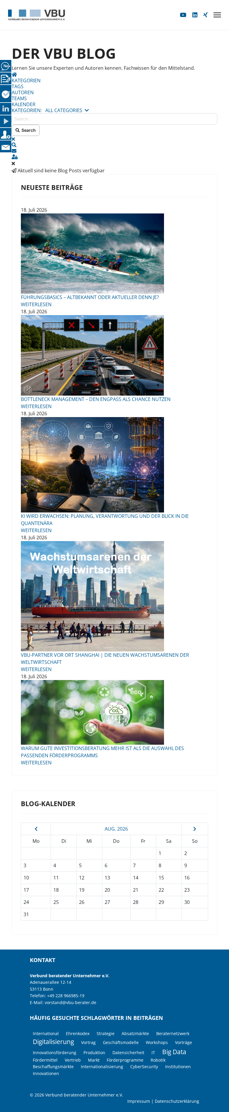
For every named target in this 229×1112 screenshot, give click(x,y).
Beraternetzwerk (172, 1033)
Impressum (138, 1101)
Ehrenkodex (77, 1033)
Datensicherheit (128, 1052)
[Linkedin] (194, 15)
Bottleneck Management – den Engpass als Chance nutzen (96, 399)
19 (81, 890)
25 (56, 902)
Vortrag (88, 1042)
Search (28, 130)
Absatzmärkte (135, 1033)
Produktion (94, 1052)
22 (161, 890)
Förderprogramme (125, 1060)
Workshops (157, 1042)
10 (26, 877)
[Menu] (217, 15)
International (46, 1033)
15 (161, 877)
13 (107, 877)
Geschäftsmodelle (121, 1042)
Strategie (105, 1033)
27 (107, 902)
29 (161, 902)
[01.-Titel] (114, 355)
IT (153, 1052)
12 (81, 877)
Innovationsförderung (54, 1052)
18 (56, 890)
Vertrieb (73, 1060)
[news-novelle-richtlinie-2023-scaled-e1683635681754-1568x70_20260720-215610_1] (114, 712)
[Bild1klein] (114, 253)
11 (56, 877)
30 (187, 902)
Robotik (158, 1060)
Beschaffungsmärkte (53, 1066)
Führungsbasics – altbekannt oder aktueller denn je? (90, 297)
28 (135, 902)
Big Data (174, 1052)
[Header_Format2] (114, 596)
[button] (114, 145)
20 (107, 890)
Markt (94, 1060)
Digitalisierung (53, 1041)
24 (26, 902)
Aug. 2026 (116, 829)
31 (26, 914)
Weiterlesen (36, 304)
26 (81, 902)
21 (135, 890)
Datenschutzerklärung (177, 1101)
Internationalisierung (102, 1066)
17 (26, 890)
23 (187, 890)
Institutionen (178, 1066)
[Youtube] (183, 15)
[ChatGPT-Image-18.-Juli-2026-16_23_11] (114, 464)
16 (187, 877)
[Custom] (205, 15)
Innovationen (46, 1073)
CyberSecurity (144, 1066)
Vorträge (183, 1042)
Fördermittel (45, 1060)
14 (135, 877)
